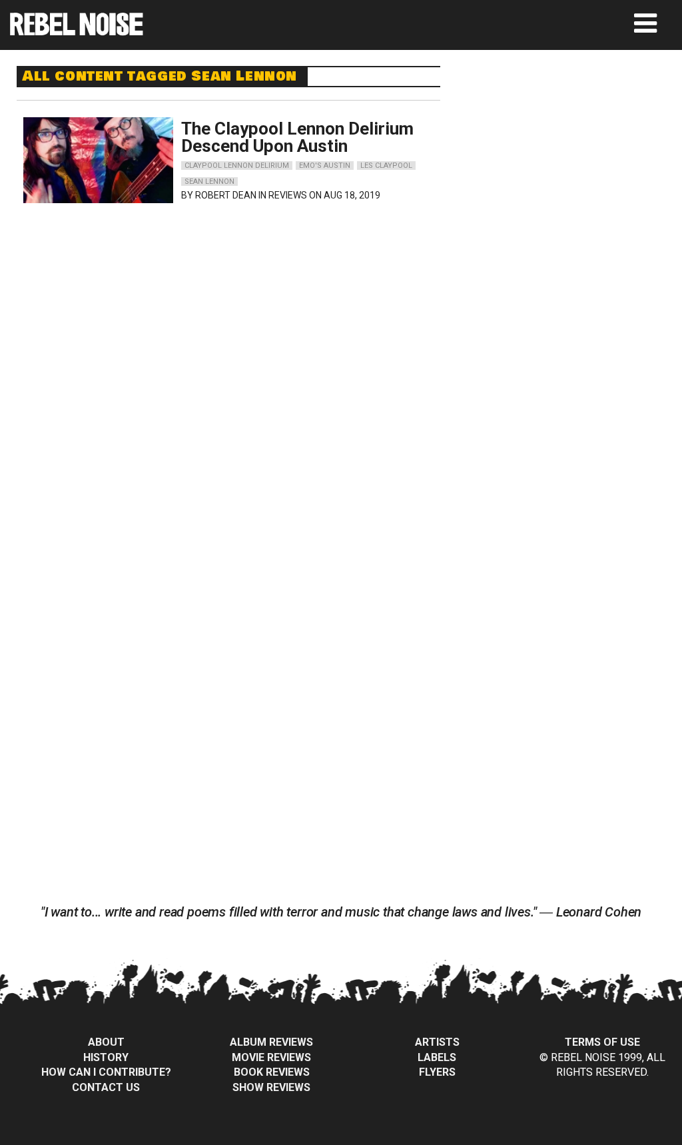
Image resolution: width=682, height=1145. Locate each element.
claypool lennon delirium (236, 165)
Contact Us (106, 1087)
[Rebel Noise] (76, 31)
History (106, 1057)
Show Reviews (271, 1087)
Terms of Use (602, 1042)
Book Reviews (272, 1072)
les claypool (386, 165)
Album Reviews (271, 1042)
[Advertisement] (573, 149)
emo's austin (324, 165)
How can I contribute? (106, 1072)
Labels (437, 1057)
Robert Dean (225, 195)
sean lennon (209, 181)
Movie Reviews (271, 1057)
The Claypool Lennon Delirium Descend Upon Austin (297, 137)
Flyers (437, 1072)
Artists (437, 1042)
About (106, 1042)
